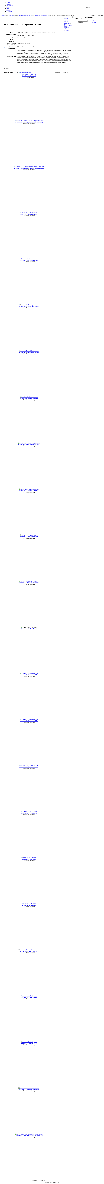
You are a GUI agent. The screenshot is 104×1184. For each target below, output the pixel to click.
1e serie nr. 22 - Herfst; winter (29, 1043)
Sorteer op (7, 72)
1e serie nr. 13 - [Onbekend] (28, 628)
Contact (8, 10)
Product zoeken (82, 18)
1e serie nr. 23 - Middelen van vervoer (29, 1089)
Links (7, 8)
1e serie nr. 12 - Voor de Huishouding (29, 582)
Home (8, 2)
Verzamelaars (9, 5)
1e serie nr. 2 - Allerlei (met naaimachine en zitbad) (29, 122)
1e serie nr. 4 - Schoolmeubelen (28, 214)
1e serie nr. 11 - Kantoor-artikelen (29, 536)
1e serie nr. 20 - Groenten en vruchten (29, 951)
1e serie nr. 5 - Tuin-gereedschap (29, 260)
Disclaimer (9, 11)
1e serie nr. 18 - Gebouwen (29, 859)
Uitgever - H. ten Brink (41, 15)
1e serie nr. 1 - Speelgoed (29, 76)
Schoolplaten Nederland (24, 15)
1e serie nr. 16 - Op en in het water (28, 767)
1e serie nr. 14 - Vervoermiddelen (29, 675)
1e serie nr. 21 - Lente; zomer (29, 997)
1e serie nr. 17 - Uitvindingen (29, 813)
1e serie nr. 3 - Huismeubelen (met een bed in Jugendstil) (28, 168)
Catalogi (8, 4)
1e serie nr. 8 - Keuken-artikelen (29, 398)
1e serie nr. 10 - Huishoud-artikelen (29, 490)
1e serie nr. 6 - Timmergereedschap (29, 306)
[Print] (70, 23)
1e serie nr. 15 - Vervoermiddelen (29, 721)
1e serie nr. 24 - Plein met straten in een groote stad (29, 1135)
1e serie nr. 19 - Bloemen (29, 905)
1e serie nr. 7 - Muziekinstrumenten (29, 352)
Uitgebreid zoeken (94, 21)
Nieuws (8, 7)
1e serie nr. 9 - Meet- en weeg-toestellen (28, 444)
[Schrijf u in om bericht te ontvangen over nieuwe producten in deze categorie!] (66, 18)
